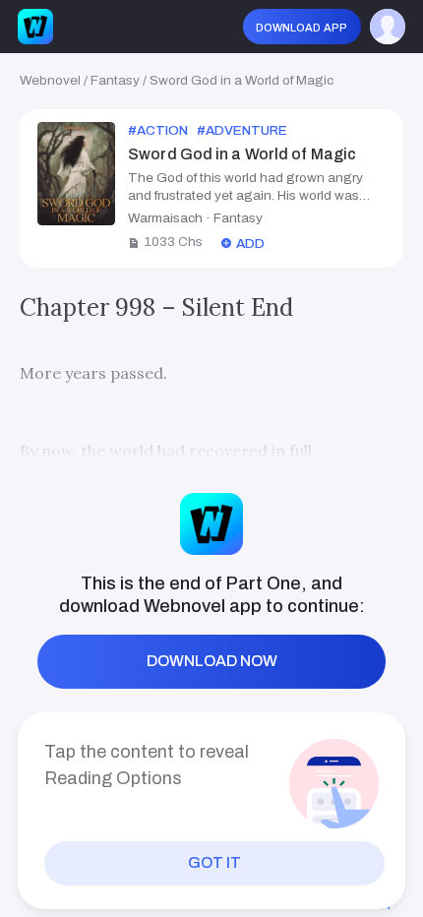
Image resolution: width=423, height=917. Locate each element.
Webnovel (50, 80)
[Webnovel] (35, 26)
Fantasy (115, 80)
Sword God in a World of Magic (241, 80)
